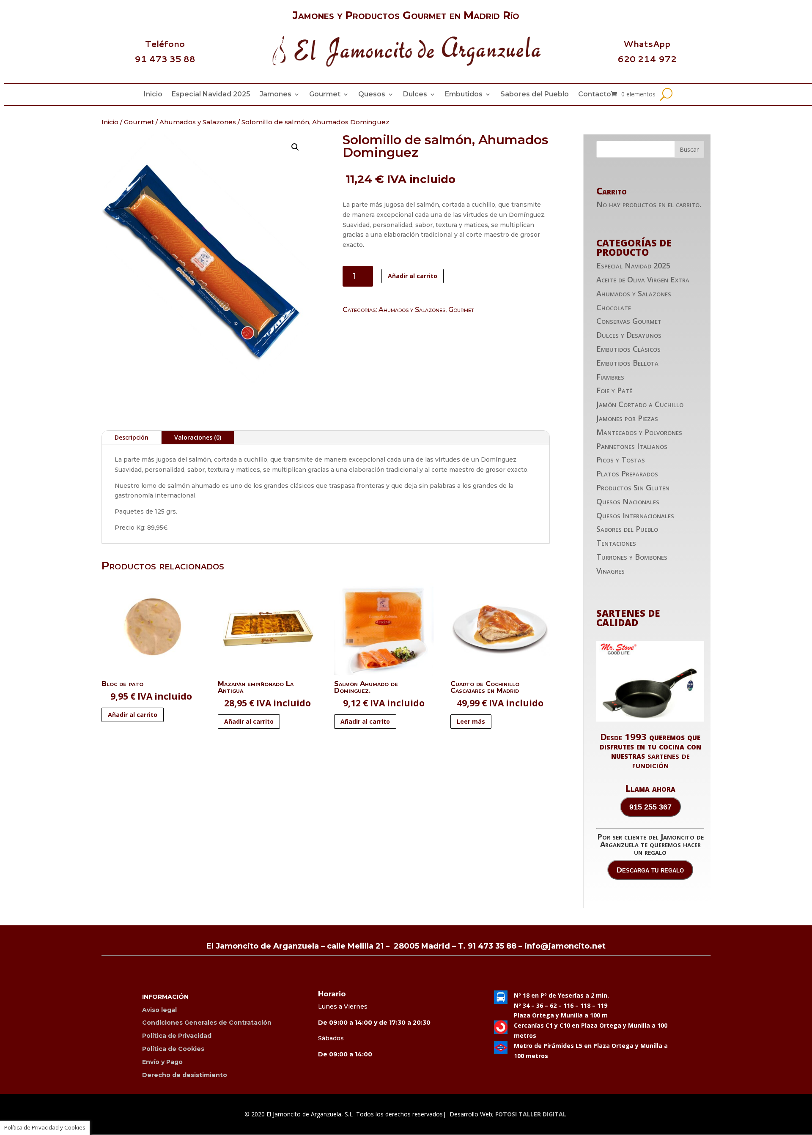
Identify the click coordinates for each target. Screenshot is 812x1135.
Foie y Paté (614, 390)
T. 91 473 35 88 (487, 946)
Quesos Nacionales (627, 501)
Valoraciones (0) (197, 437)
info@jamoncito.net (565, 946)
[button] (295, 147)
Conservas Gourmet (628, 321)
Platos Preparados (627, 473)
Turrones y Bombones (631, 557)
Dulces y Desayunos (628, 335)
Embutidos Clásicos (628, 349)
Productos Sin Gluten (632, 487)
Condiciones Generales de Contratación (207, 1022)
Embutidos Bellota (627, 363)
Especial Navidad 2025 (211, 94)
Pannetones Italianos (631, 446)
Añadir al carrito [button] (132, 715)
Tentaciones (616, 543)
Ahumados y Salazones (197, 122)
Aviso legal (159, 1010)
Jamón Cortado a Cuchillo (639, 404)
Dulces (415, 94)
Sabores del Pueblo (534, 94)
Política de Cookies (173, 1049)
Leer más (471, 721)
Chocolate (613, 307)
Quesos (371, 94)
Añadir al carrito (412, 276)
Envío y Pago (162, 1062)
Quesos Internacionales (635, 515)
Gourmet (324, 94)
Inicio (153, 94)
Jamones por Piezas (627, 418)
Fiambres (610, 377)
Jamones (275, 94)
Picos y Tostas (620, 459)
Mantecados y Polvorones (639, 432)
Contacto (594, 94)
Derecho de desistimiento (184, 1075)
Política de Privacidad (176, 1035)
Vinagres (610, 571)
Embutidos (464, 94)
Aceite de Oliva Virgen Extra (642, 279)
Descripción (131, 437)
